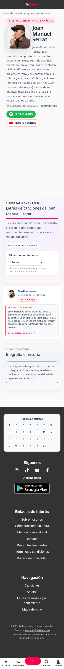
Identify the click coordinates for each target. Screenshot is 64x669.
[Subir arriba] (33, 661)
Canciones (32, 585)
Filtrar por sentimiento (23, 255)
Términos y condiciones (32, 551)
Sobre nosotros (32, 519)
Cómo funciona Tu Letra (32, 526)
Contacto (32, 539)
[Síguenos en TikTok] (27, 470)
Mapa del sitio (32, 609)
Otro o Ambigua (27, 299)
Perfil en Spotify (24, 114)
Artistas (32, 592)
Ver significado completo (22, 332)
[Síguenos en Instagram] (16, 470)
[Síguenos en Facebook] (47, 470)
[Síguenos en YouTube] (37, 470)
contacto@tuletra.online (37, 630)
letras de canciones (14, 13)
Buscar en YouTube (26, 123)
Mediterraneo (27, 291)
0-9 (44, 446)
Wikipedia (52, 106)
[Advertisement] (32, 165)
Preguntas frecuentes (32, 545)
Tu (32, 4)
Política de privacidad (32, 558)
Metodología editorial (32, 532)
